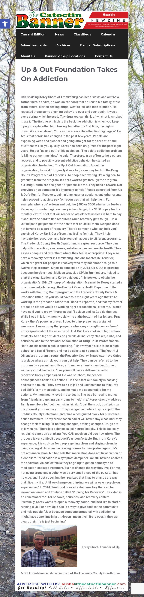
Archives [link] (63, 45)
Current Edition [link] (33, 34)
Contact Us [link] (103, 56)
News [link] (59, 34)
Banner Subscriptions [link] (97, 45)
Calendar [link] (108, 34)
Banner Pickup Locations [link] (65, 56)
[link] (5, 24)
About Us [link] (28, 56)
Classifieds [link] (82, 34)
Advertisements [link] (34, 45)
